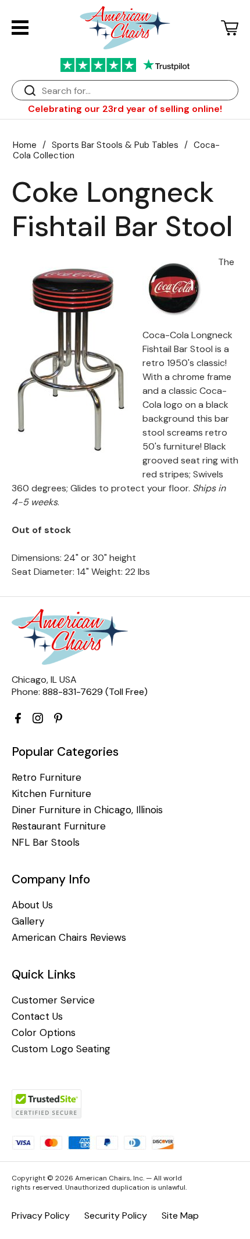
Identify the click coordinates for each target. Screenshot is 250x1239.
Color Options (44, 1033)
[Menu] (20, 27)
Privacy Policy (41, 1215)
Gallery (28, 921)
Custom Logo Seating (61, 1049)
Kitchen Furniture (51, 794)
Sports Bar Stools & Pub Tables (115, 145)
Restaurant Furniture (59, 826)
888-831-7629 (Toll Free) (95, 692)
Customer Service (53, 1000)
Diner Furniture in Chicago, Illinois (87, 810)
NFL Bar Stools (46, 842)
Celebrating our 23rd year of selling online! (125, 109)
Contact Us (37, 1016)
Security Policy (115, 1215)
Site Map (180, 1215)
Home (25, 145)
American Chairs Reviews (69, 938)
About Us (32, 905)
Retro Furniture (46, 777)
